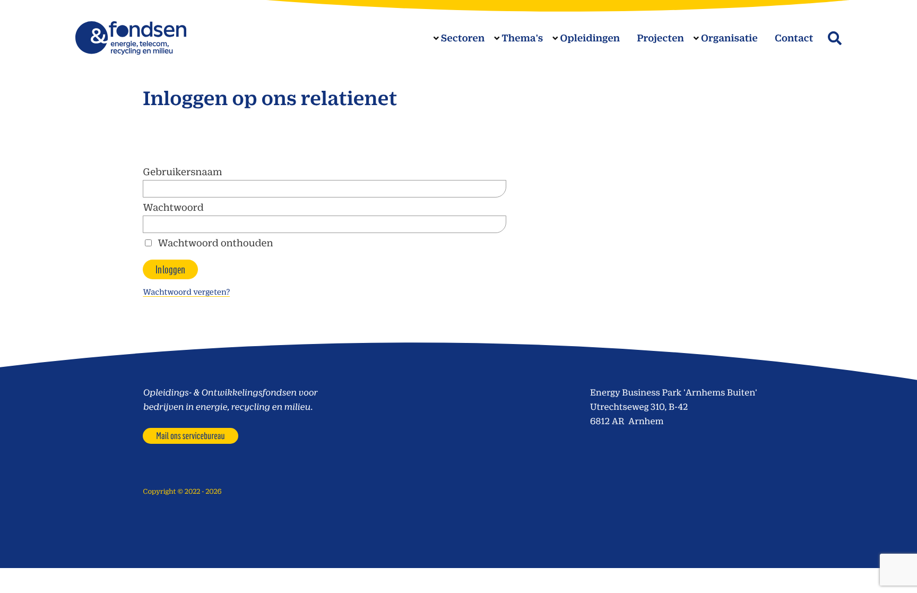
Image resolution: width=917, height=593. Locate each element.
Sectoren (463, 38)
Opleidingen (590, 38)
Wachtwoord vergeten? (186, 291)
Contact (794, 38)
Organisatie (729, 38)
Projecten (660, 38)
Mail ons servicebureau (190, 435)
